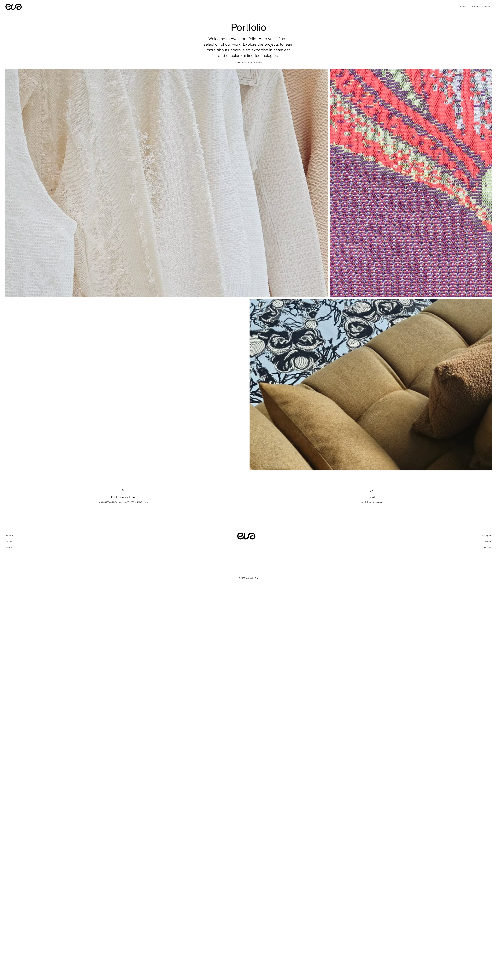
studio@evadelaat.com (371, 502)
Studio (9, 541)
